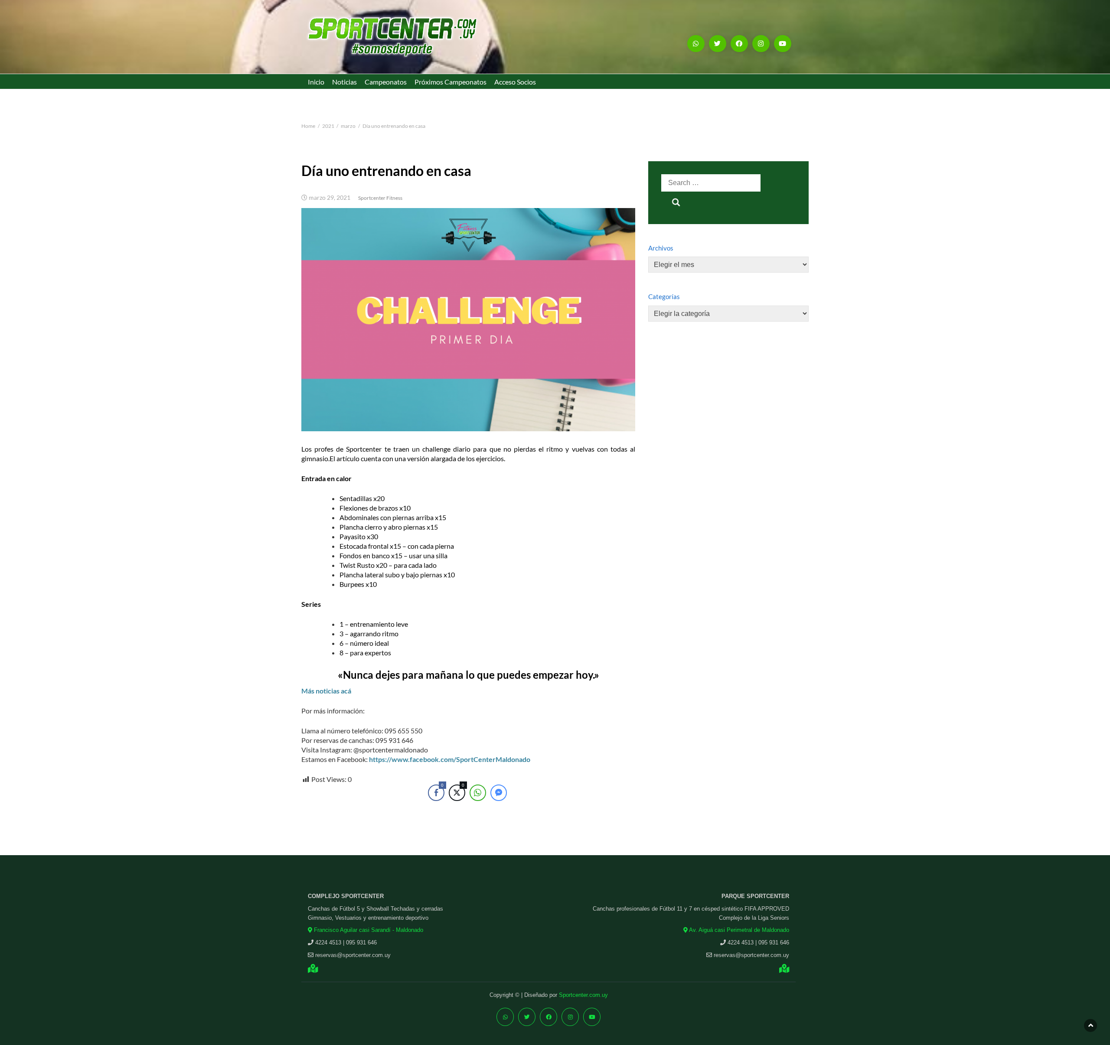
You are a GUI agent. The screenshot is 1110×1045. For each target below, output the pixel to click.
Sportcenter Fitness (380, 198)
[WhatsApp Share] (478, 793)
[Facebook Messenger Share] (498, 793)
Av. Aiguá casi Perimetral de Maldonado (738, 930)
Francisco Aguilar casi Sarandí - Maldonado (367, 930)
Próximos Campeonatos (450, 82)
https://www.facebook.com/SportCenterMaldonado (449, 759)
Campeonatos (386, 82)
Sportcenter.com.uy (583, 995)
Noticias (344, 82)
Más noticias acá (326, 691)
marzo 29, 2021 (329, 197)
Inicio (316, 82)
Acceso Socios (515, 82)
